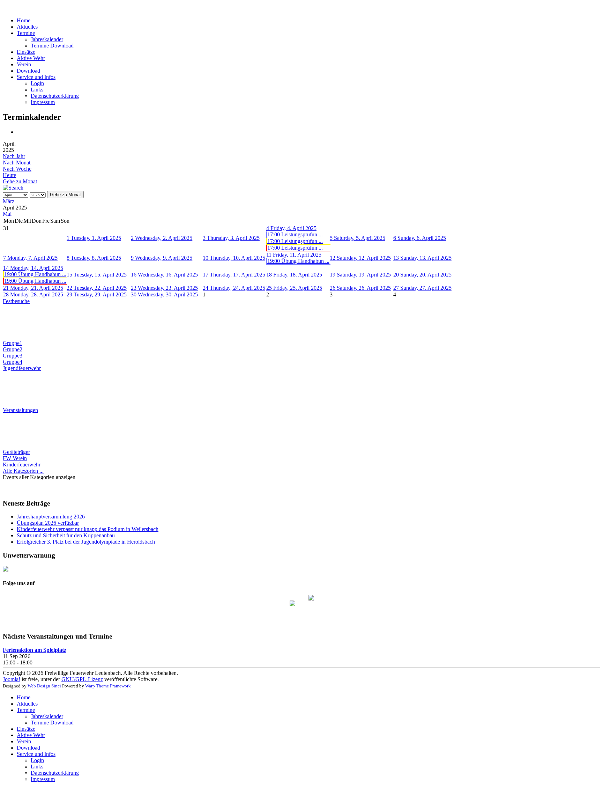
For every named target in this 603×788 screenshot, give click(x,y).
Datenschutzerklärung (55, 96)
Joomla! (11, 679)
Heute (9, 175)
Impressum (43, 102)
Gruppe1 (12, 343)
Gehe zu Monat (20, 181)
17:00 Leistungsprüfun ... (295, 234)
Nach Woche (17, 169)
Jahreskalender (47, 39)
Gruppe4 (12, 362)
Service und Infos (36, 77)
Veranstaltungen (20, 410)
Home (23, 20)
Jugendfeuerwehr (22, 368)
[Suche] (13, 188)
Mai (7, 214)
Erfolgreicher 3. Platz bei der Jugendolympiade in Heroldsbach (86, 542)
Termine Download (52, 46)
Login (37, 83)
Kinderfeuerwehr (21, 464)
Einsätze (26, 52)
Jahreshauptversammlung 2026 (51, 517)
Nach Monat (16, 162)
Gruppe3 (12, 356)
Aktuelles (27, 27)
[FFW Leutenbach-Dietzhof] (292, 605)
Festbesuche (16, 301)
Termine (26, 33)
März (8, 201)
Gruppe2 (12, 349)
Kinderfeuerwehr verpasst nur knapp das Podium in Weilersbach (87, 529)
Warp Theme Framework (108, 685)
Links (37, 90)
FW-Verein (15, 458)
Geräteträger (16, 452)
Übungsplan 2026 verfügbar (48, 523)
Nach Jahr (14, 156)
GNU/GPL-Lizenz (82, 679)
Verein (24, 64)
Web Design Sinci (44, 685)
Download (28, 71)
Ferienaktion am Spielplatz (34, 650)
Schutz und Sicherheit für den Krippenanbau (66, 535)
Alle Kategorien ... (23, 471)
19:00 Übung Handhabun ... (298, 261)
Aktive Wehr (31, 58)
